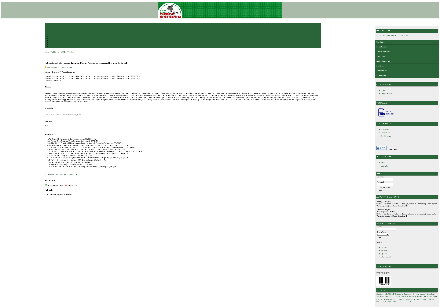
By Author (385, 250)
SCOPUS (384, 90)
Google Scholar (386, 93)
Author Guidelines (383, 52)
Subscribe (384, 166)
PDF (46, 126)
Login (50, 28)
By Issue (384, 247)
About (50, 26)
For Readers (385, 130)
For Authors (385, 133)
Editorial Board (382, 75)
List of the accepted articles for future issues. (392, 35)
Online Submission (383, 61)
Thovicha (70, 52)
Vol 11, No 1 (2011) (58, 52)
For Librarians (386, 136)
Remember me (385, 188)
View (383, 163)
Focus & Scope (382, 47)
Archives (51, 34)
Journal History (53, 42)
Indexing (51, 40)
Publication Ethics (382, 71)
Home (50, 24)
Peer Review (381, 66)
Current (51, 32)
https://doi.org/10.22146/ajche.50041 (60, 67)
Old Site (51, 46)
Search (51, 30)
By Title (384, 254)
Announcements (53, 36)
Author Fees (380, 56)
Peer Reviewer (381, 42)
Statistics (51, 38)
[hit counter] (396, 149)
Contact (51, 44)
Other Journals (386, 257)
